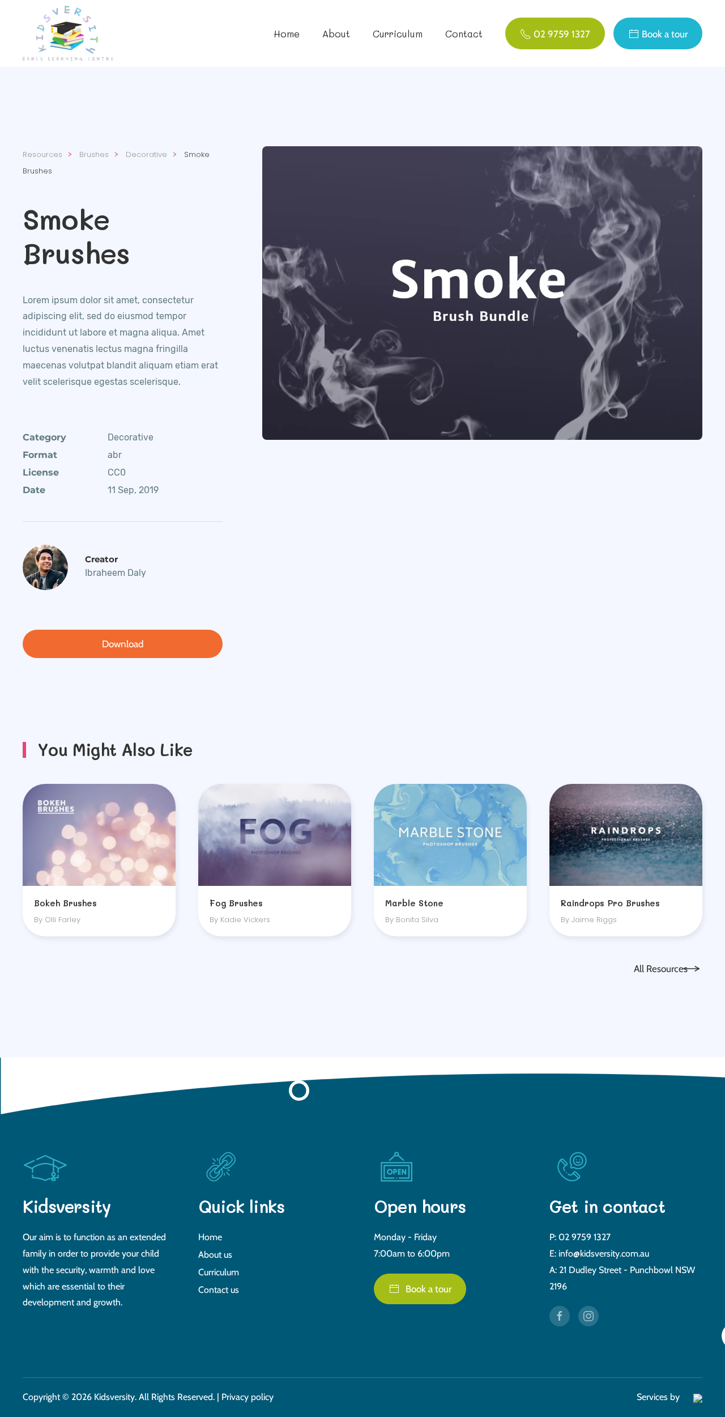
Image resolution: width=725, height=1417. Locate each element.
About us (215, 1254)
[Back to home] (70, 33)
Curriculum (398, 33)
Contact (464, 33)
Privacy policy (247, 1396)
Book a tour (428, 1289)
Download (122, 644)
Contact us (218, 1289)
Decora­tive (130, 437)
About (336, 33)
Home (287, 33)
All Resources (661, 968)
